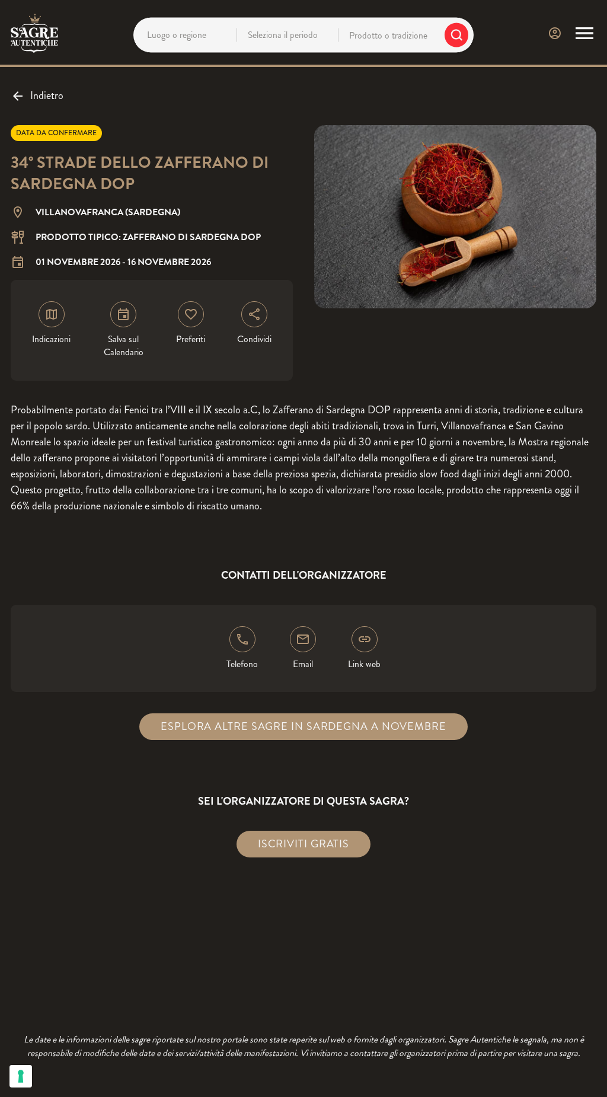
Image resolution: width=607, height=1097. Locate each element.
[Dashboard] (555, 33)
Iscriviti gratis (303, 844)
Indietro (46, 95)
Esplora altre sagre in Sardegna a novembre (303, 726)
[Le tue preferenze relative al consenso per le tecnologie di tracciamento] (20, 1076)
